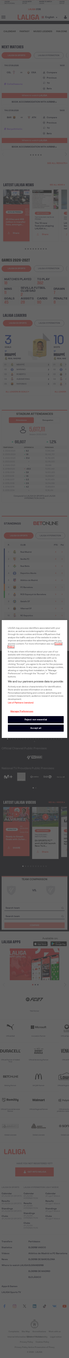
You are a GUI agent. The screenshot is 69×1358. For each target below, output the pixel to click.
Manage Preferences (21, 711)
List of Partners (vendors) (21, 702)
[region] (34, 679)
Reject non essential (36, 719)
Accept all (35, 728)
